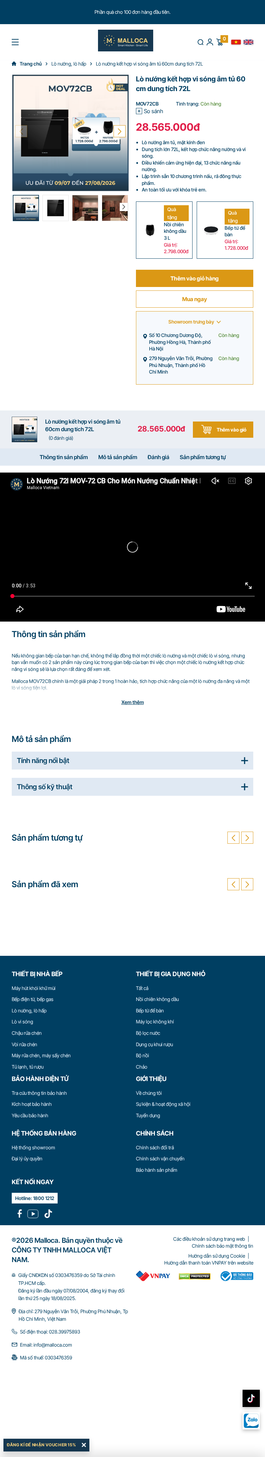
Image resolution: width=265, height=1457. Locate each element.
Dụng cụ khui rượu (154, 1044)
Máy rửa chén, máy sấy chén (41, 1055)
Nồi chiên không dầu (157, 999)
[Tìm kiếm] (200, 41)
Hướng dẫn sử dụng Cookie (216, 1256)
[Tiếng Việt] (236, 42)
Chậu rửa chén (27, 1033)
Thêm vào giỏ (231, 430)
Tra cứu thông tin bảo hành (39, 1093)
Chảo (141, 1067)
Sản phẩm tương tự (203, 457)
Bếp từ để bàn (150, 1010)
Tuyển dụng (148, 1115)
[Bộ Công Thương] (236, 1276)
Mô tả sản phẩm (117, 457)
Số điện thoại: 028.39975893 (50, 1332)
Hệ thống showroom (33, 1147)
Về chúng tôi (149, 1093)
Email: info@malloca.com (46, 1345)
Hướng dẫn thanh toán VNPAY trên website (208, 1263)
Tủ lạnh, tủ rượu (27, 1067)
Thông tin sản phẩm (64, 457)
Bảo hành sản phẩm (156, 1170)
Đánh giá (158, 457)
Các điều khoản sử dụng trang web (209, 1239)
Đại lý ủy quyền (27, 1158)
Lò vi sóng (22, 1021)
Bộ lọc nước (148, 1033)
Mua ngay (194, 299)
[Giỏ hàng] (219, 41)
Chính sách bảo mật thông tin (222, 1246)
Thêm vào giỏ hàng (194, 278)
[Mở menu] (15, 42)
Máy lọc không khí (155, 1021)
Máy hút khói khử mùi (34, 988)
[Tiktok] (48, 1213)
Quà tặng (172, 213)
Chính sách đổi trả (155, 1147)
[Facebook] (20, 1213)
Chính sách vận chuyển (160, 1158)
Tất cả (142, 988)
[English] (248, 42)
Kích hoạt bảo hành (32, 1104)
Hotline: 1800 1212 (34, 1198)
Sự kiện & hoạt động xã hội (163, 1104)
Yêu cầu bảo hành (30, 1115)
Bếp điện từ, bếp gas (32, 999)
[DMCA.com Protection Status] (194, 1276)
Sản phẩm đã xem (45, 884)
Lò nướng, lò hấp (29, 1010)
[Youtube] (33, 1213)
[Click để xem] (70, 132)
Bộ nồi (142, 1055)
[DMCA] (153, 1276)
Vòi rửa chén (24, 1044)
